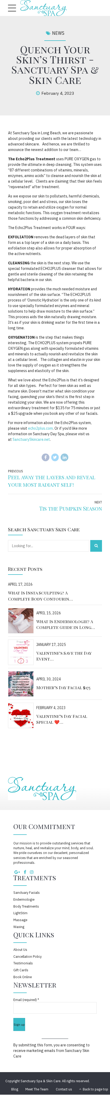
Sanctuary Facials (26, 892)
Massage (20, 920)
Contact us (64, 1089)
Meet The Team (36, 1089)
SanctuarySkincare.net (31, 439)
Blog (14, 1089)
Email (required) (26, 1000)
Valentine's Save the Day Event (64, 656)
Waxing (18, 927)
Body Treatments (26, 906)
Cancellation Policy (27, 956)
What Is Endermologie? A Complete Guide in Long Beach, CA (64, 625)
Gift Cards (20, 970)
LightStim (20, 913)
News (58, 33)
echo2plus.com (40, 428)
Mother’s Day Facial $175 (63, 687)
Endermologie (23, 899)
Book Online (22, 977)
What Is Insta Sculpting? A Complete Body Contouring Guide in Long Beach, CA (40, 596)
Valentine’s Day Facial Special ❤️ (61, 719)
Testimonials (23, 963)
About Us (20, 949)
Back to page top (94, 1089)
